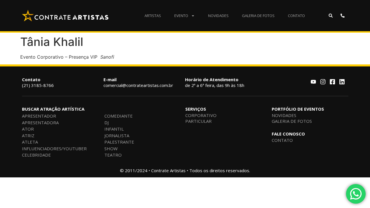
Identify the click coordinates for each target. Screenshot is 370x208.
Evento (181, 15)
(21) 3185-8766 (38, 82)
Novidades (218, 15)
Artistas (153, 15)
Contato (296, 15)
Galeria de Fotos (258, 15)
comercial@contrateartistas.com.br (138, 82)
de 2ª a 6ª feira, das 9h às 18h (214, 82)
